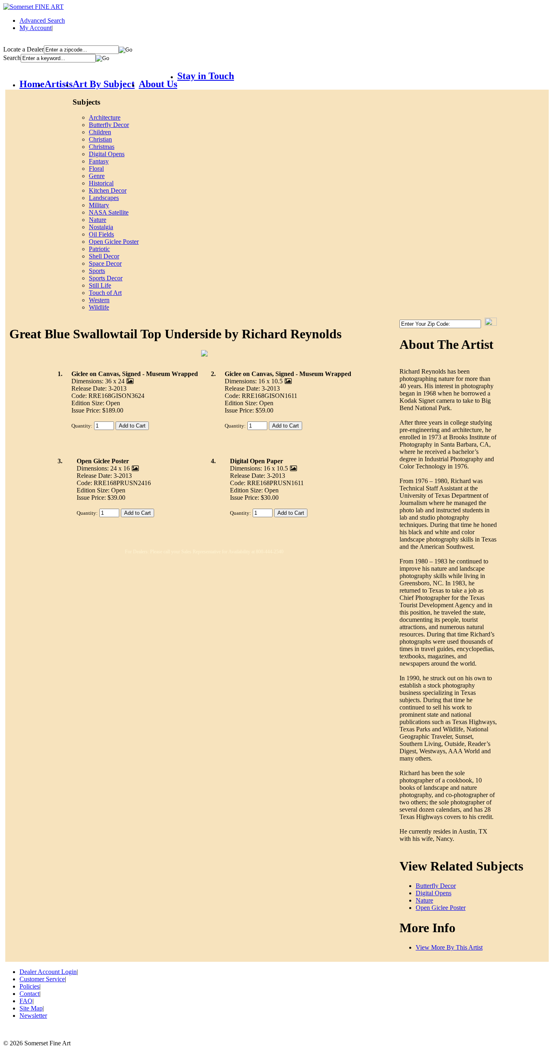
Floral (96, 168)
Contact (29, 993)
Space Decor (105, 263)
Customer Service (42, 979)
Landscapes (104, 197)
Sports (97, 270)
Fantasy (99, 161)
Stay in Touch (205, 76)
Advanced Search (42, 20)
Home (32, 84)
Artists (59, 84)
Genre (97, 175)
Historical (101, 183)
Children (100, 132)
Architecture (104, 117)
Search (12, 57)
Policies (29, 986)
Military (99, 205)
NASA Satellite (109, 212)
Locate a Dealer (23, 49)
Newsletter (33, 1015)
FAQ (25, 1000)
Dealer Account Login (48, 971)
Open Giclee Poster (114, 241)
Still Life (100, 285)
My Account (35, 27)
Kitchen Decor (108, 190)
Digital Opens (107, 153)
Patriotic (99, 248)
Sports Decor (105, 278)
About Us (158, 84)
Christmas (101, 146)
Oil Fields (101, 234)
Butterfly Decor (109, 124)
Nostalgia (101, 227)
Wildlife (99, 307)
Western (99, 300)
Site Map (31, 1008)
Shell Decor (104, 256)
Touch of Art (105, 292)
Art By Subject (104, 84)
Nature (97, 219)
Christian (100, 139)
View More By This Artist (449, 947)
